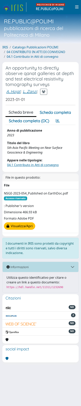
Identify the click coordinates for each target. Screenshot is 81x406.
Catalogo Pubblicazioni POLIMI (35, 47)
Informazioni (19, 267)
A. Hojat (13, 91)
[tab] (57, 121)
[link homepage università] (51, 7)
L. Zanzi (30, 91)
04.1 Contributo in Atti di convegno (32, 56)
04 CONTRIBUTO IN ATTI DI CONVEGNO (36, 52)
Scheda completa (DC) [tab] (29, 120)
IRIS (5, 47)
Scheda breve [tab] (21, 112)
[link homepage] (14, 7)
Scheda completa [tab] (55, 112)
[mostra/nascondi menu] (77, 7)
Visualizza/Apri (21, 226)
